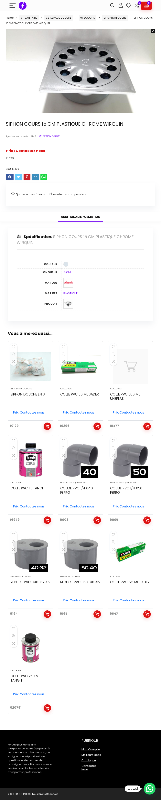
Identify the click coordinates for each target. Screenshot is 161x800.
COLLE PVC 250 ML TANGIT (25, 678)
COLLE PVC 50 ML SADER (79, 394)
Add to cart (47, 426)
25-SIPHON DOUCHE (21, 388)
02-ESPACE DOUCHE (58, 18)
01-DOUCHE (87, 18)
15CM (67, 272)
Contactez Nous (88, 767)
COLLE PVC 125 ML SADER (129, 582)
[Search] (112, 5)
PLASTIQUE (70, 293)
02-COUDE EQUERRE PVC (73, 482)
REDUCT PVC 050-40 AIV (80, 582)
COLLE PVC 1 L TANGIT (27, 488)
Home (10, 18)
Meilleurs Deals (91, 755)
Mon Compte (90, 749)
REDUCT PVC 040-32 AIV (30, 582)
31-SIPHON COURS (115, 18)
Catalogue (88, 760)
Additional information (80, 217)
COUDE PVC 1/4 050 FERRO (126, 490)
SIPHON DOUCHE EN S (27, 394)
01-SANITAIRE (29, 18)
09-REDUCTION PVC (21, 576)
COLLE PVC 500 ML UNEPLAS (125, 396)
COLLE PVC (66, 388)
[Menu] (12, 5)
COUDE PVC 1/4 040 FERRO (76, 490)
